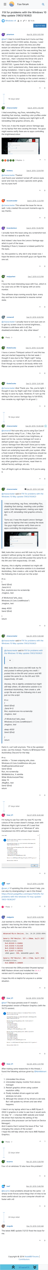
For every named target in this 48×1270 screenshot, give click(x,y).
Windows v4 (10, 20)
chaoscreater (12, 108)
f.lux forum (23, 4)
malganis (10, 917)
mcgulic (10, 1226)
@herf (4, 39)
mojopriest (11, 277)
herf (8, 884)
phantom (10, 34)
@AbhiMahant (40, 1071)
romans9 (10, 317)
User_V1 (10, 815)
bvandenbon (12, 228)
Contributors (24, 1259)
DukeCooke (11, 348)
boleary (10, 171)
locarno (10, 1162)
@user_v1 (6, 888)
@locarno (6, 1191)
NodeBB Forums (32, 1256)
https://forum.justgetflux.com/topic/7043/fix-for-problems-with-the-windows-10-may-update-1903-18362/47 (23, 897)
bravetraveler (12, 201)
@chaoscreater (8, 175)
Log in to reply (40, 26)
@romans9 (6, 430)
